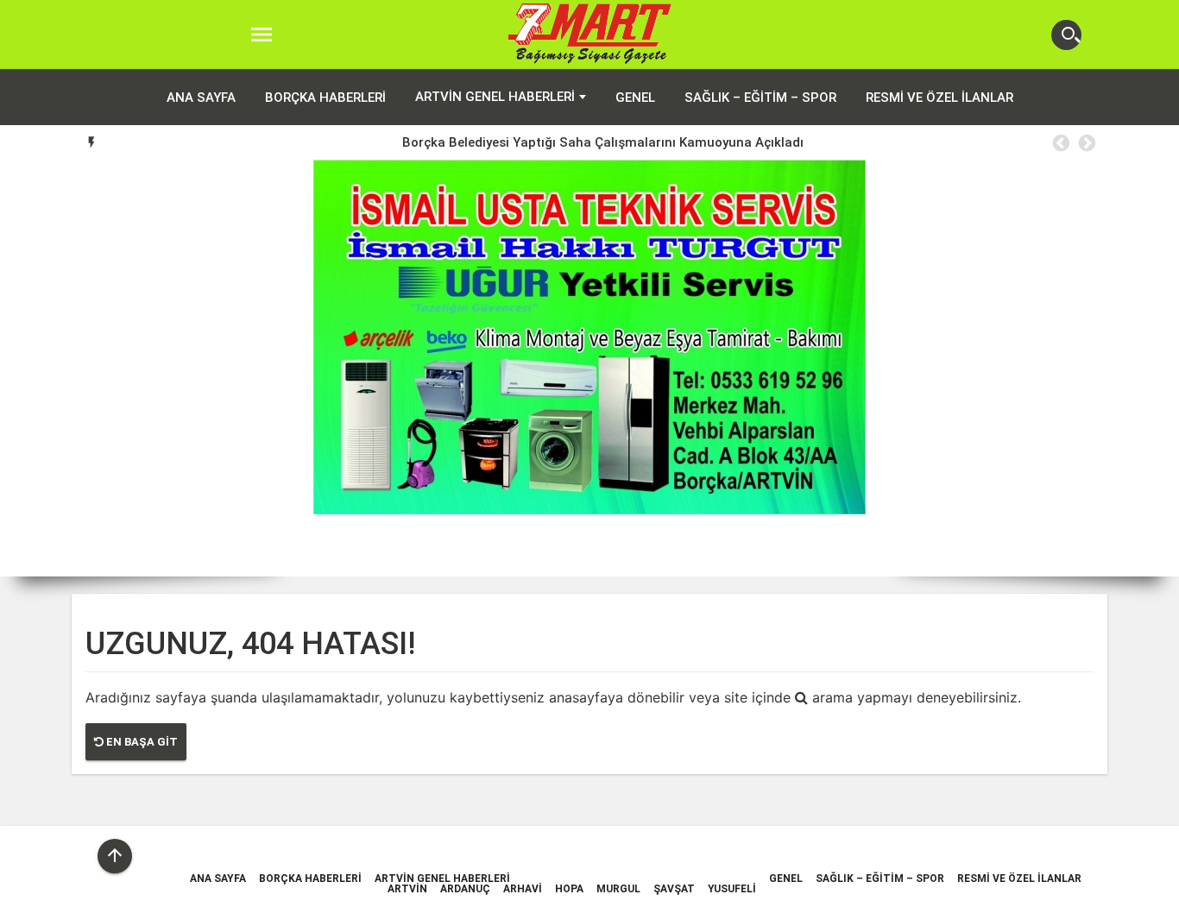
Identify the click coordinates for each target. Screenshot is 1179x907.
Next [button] (1085, 143)
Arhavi (522, 889)
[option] (602, 142)
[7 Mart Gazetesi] (589, 34)
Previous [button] (1060, 143)
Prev (26, 368)
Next (1153, 368)
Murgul (618, 889)
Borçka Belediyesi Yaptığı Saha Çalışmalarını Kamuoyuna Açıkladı (603, 142)
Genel (635, 97)
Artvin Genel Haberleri (495, 96)
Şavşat (674, 889)
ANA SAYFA (201, 97)
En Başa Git (141, 741)
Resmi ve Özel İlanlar (939, 97)
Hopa (569, 889)
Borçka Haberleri (325, 97)
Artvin (407, 889)
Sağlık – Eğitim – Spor (760, 97)
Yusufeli (732, 889)
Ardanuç (465, 889)
